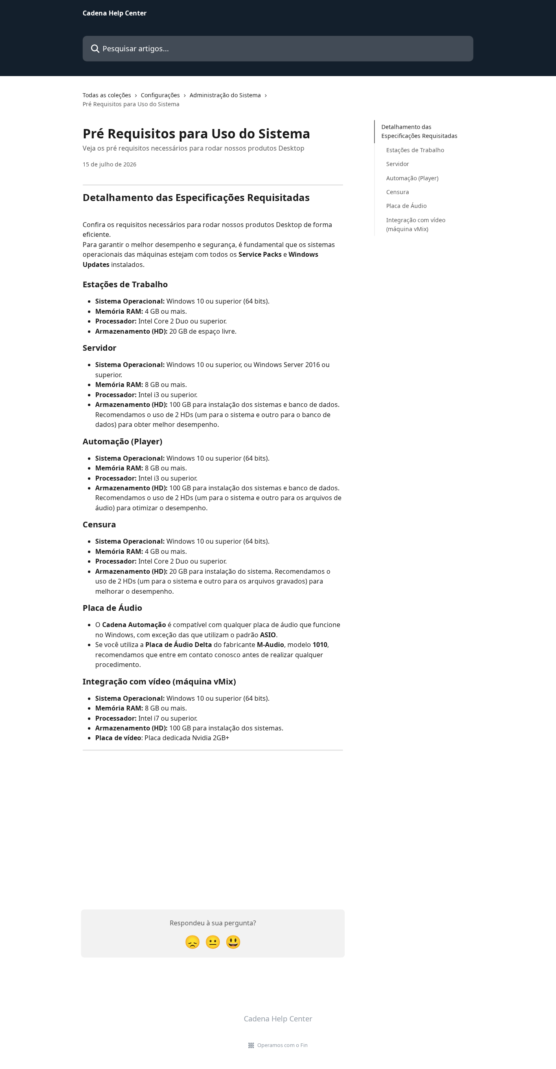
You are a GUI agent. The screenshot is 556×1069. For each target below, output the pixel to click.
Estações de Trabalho (415, 150)
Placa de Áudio (406, 206)
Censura (397, 192)
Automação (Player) (412, 177)
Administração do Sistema (225, 95)
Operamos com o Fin (282, 1045)
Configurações (160, 95)
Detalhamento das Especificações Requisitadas (419, 131)
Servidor (397, 164)
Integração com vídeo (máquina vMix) (415, 224)
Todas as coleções (107, 95)
